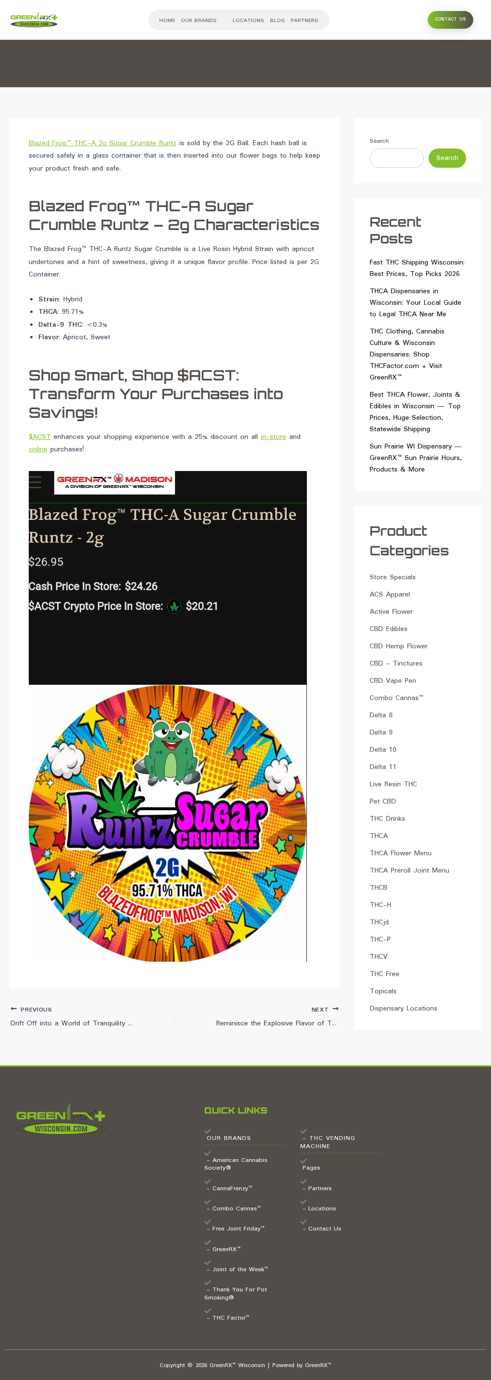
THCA (379, 836)
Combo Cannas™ (396, 698)
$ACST (40, 437)
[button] (204, 20)
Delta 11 (383, 767)
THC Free (384, 974)
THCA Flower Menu (401, 853)
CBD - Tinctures (396, 663)
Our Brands (199, 20)
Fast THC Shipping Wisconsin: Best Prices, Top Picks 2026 (417, 268)
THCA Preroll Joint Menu (409, 870)
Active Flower (391, 612)
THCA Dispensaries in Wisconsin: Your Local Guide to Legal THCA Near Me (415, 303)
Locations (248, 20)
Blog (277, 20)
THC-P (380, 939)
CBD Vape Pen (393, 681)
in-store (273, 437)
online (38, 449)
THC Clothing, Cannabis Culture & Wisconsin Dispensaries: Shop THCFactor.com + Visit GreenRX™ (407, 354)
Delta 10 (383, 750)
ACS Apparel (390, 594)
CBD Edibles (389, 629)
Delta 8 (381, 715)
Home (167, 20)
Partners (304, 20)
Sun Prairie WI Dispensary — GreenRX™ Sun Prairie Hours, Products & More (416, 458)
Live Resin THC (393, 784)
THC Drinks (387, 819)
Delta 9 (381, 732)
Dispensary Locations (403, 1008)
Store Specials (393, 577)
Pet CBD (383, 801)
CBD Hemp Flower (399, 646)
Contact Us (450, 19)
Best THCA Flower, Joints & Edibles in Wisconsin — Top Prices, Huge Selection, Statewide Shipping (415, 412)
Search (379, 141)
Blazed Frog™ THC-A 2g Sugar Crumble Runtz (102, 143)
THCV (378, 957)
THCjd (379, 922)
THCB (378, 888)
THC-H (380, 905)
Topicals (383, 991)
